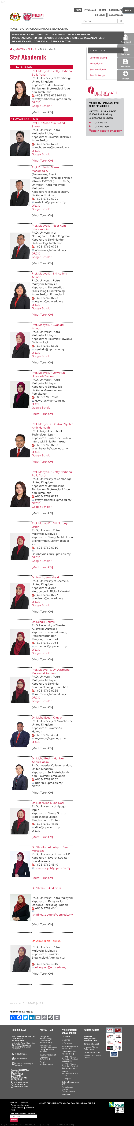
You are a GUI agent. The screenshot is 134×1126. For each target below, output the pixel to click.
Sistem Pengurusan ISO (70, 1083)
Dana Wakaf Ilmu (92, 1052)
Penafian (24, 1102)
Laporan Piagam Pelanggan (91, 1048)
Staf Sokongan (98, 75)
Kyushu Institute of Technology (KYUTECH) (48, 1057)
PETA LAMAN (90, 10)
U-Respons (66, 1078)
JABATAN (42, 34)
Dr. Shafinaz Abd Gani (46, 888)
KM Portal (66, 1036)
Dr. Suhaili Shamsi (44, 621)
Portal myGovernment (46, 1063)
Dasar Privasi (17, 1107)
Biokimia (32, 49)
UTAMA (78, 10)
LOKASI (102, 10)
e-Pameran (67, 1043)
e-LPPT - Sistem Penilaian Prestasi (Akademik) (70, 1059)
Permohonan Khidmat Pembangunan (68, 1089)
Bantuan (13, 1102)
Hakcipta (30, 1107)
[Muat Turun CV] (42, 160)
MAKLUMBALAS (116, 15)
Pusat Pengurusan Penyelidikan (70, 1047)
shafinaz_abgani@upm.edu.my (52, 914)
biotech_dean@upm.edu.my (106, 130)
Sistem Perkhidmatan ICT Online (70, 1073)
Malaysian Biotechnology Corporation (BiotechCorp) (46, 1039)
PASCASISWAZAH (79, 34)
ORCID (36, 102)
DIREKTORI (100, 15)
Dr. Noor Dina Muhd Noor (48, 803)
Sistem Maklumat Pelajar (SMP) (69, 1052)
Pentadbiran (96, 63)
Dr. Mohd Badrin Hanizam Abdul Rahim (48, 760)
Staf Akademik (98, 69)
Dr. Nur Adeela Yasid (46, 577)
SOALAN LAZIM (116, 10)
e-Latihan (66, 1040)
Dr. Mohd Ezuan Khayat (47, 717)
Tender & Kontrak (91, 1044)
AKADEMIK (58, 34)
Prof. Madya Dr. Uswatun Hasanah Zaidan (48, 374)
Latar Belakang (98, 57)
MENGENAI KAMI (23, 34)
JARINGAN (41, 41)
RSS (13, 1110)
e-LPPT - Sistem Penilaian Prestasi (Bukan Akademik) (70, 1066)
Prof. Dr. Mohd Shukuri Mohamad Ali (46, 169)
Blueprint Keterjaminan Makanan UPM (90, 1038)
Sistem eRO (67, 1094)
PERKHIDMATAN (61, 41)
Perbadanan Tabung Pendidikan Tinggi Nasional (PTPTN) (48, 1049)
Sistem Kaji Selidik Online (92, 1056)
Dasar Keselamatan (20, 1105)
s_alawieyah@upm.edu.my (53, 868)
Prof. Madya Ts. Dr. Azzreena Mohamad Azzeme (51, 671)
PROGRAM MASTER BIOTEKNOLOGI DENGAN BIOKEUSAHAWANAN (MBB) (58, 38)
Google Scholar (41, 106)
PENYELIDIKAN (21, 41)
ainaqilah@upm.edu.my (50, 967)
